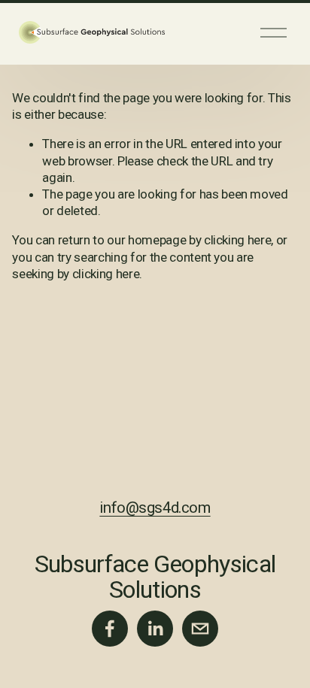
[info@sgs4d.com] (200, 629)
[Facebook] (110, 629)
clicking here (238, 239)
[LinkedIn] (155, 629)
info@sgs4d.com (154, 507)
